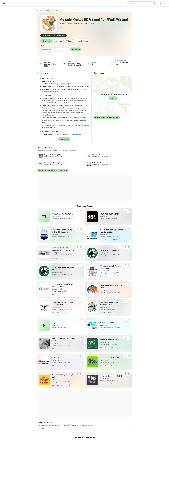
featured (73, 425)
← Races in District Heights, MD (47, 10)
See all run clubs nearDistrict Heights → (53, 170)
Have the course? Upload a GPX (108, 117)
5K (62, 27)
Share (60, 41)
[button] (122, 64)
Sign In (113, 98)
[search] (154, 3)
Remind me (76, 49)
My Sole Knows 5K (73, 134)
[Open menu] (162, 3)
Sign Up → (46, 41)
